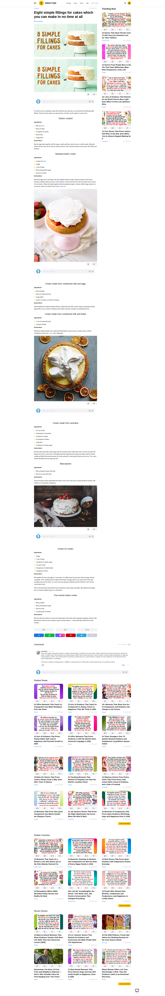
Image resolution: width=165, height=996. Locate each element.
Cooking (36, 8)
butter (44, 161)
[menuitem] (68, 3)
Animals (70, 979)
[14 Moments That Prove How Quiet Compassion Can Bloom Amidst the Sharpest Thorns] (48, 799)
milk (43, 126)
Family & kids (105, 40)
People (104, 72)
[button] (44, 629)
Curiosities (105, 141)
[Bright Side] (47, 3)
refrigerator (62, 186)
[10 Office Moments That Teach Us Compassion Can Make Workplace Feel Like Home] (48, 692)
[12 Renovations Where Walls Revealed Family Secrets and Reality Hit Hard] (48, 878)
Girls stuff (104, 942)
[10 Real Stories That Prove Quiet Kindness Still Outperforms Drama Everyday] (116, 846)
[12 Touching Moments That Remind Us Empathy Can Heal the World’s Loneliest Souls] (82, 764)
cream (50, 333)
